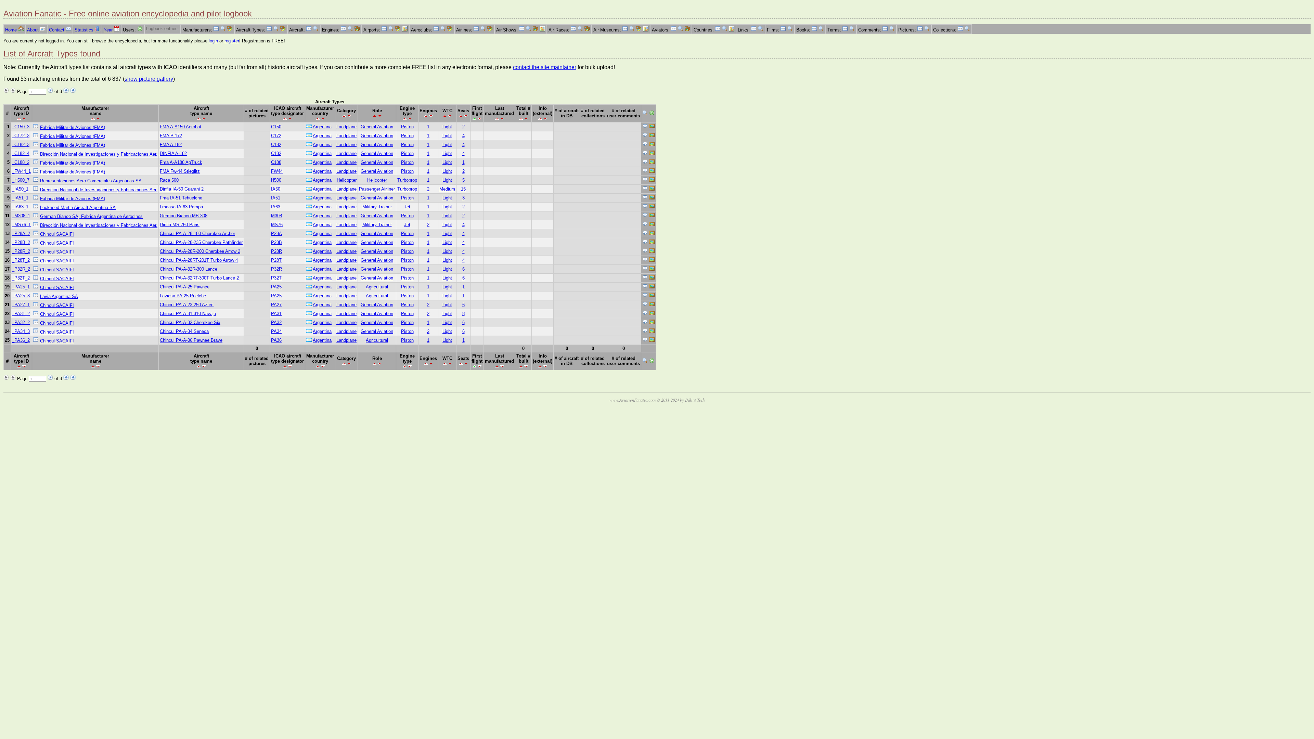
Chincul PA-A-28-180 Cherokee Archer (197, 233)
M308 (276, 215)
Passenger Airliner (377, 189)
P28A (276, 233)
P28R (276, 251)
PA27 (276, 304)
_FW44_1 (21, 171)
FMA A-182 (171, 144)
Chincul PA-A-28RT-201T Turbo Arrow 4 (199, 260)
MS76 (277, 224)
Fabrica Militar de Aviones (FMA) (72, 127)
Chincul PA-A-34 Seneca (184, 331)
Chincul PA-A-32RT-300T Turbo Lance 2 (199, 278)
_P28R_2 (21, 251)
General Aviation (377, 126)
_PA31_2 (21, 313)
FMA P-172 (171, 135)
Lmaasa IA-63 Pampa (181, 206)
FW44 (277, 171)
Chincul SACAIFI (57, 234)
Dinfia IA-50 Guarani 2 (182, 189)
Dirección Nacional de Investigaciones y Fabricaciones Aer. (98, 154)
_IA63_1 (20, 206)
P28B (276, 242)
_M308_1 (21, 215)
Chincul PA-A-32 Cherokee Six (190, 322)
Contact (57, 30)
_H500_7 (20, 180)
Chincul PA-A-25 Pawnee (184, 286)
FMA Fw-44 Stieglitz (180, 171)
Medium (447, 189)
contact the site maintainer (544, 67)
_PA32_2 (21, 322)
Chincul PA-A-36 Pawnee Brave (191, 340)
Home (11, 30)
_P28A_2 (21, 233)
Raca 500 (169, 180)
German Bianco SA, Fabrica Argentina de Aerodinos (91, 216)
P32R (276, 269)
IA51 (275, 197)
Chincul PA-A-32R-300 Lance (188, 269)
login (213, 40)
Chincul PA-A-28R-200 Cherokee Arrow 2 (200, 251)
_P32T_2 (21, 278)
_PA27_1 (21, 304)
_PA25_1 (21, 286)
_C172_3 (20, 135)
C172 (276, 135)
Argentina (322, 126)
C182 (276, 144)
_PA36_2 (21, 340)
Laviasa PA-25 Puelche (183, 295)
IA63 (275, 206)
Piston (407, 126)
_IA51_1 (20, 197)
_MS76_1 (21, 224)
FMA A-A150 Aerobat (180, 126)
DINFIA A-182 (173, 153)
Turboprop (407, 180)
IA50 (275, 189)
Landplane (346, 126)
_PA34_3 (21, 331)
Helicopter (347, 180)
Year (109, 30)
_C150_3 (20, 126)
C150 (276, 126)
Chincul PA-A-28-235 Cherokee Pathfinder (201, 242)
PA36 (276, 340)
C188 (276, 162)
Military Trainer (377, 206)
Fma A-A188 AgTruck (181, 162)
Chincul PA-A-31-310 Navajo (188, 313)
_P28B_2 (21, 242)
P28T (276, 260)
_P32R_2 (21, 269)
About (33, 30)
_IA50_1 (20, 189)
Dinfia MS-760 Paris (179, 224)
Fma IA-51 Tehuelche (181, 197)
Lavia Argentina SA (59, 296)
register (231, 40)
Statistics (85, 30)
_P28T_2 (21, 260)
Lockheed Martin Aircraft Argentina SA (78, 207)
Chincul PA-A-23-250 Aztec (187, 304)
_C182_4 (20, 153)
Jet (407, 206)
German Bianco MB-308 (183, 215)
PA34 (276, 331)
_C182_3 (20, 144)
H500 (276, 180)
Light (447, 126)
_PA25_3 (21, 295)
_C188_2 (20, 162)
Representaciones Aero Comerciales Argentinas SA (91, 180)
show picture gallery (149, 79)
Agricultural (377, 286)
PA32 (276, 322)
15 (463, 189)
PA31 (276, 313)
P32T (276, 278)
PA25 (276, 286)
